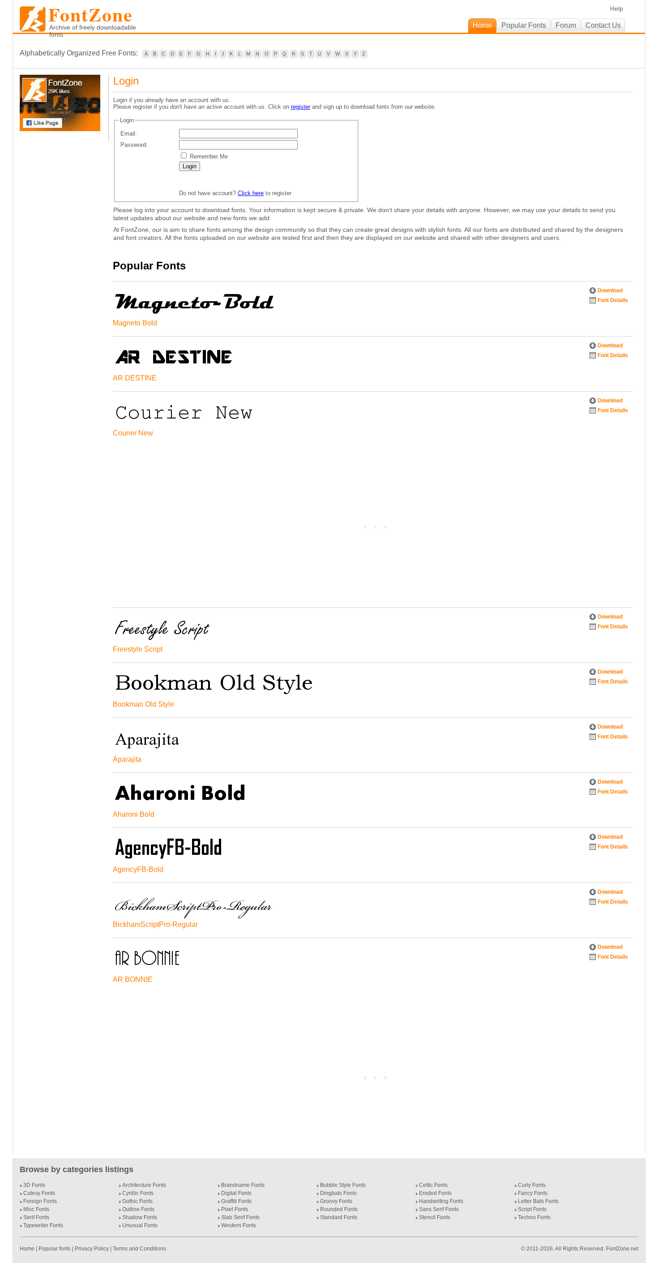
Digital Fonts (236, 1193)
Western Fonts (238, 1225)
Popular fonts (54, 1249)
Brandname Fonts (243, 1185)
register (300, 106)
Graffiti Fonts (236, 1201)
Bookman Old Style (143, 704)
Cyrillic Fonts (138, 1193)
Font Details (613, 300)
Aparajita (127, 759)
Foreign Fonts (40, 1201)
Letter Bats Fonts (538, 1201)
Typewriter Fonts (43, 1225)
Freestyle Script (137, 649)
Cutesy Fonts (39, 1193)
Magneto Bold (135, 323)
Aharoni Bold (133, 814)
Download (610, 290)
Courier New (133, 433)
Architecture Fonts (144, 1185)
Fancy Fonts (532, 1193)
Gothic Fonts (137, 1201)
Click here (251, 193)
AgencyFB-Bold (138, 869)
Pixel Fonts (234, 1209)
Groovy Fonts (336, 1201)
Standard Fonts (338, 1217)
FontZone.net (622, 1249)
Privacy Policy (92, 1249)
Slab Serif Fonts (240, 1217)
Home (28, 1249)
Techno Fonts (534, 1217)
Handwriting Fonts (441, 1201)
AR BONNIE (133, 979)
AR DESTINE (135, 378)
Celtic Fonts (433, 1185)
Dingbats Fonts (338, 1193)
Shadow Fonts (139, 1217)
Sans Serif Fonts (439, 1209)
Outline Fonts (138, 1209)
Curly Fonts (532, 1185)
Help (616, 8)
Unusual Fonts (140, 1225)
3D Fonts (34, 1185)
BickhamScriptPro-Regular (155, 924)
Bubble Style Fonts (343, 1185)
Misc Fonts (36, 1209)
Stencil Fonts (434, 1217)
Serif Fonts (36, 1217)
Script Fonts (532, 1209)
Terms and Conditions (139, 1249)
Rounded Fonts (339, 1209)
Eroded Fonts (435, 1193)
